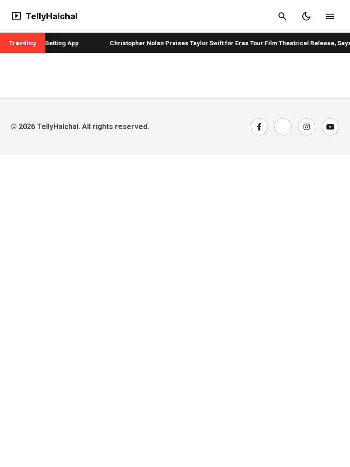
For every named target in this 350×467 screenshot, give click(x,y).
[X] (283, 126)
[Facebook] (259, 126)
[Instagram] (306, 126)
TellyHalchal (44, 16)
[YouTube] (330, 126)
